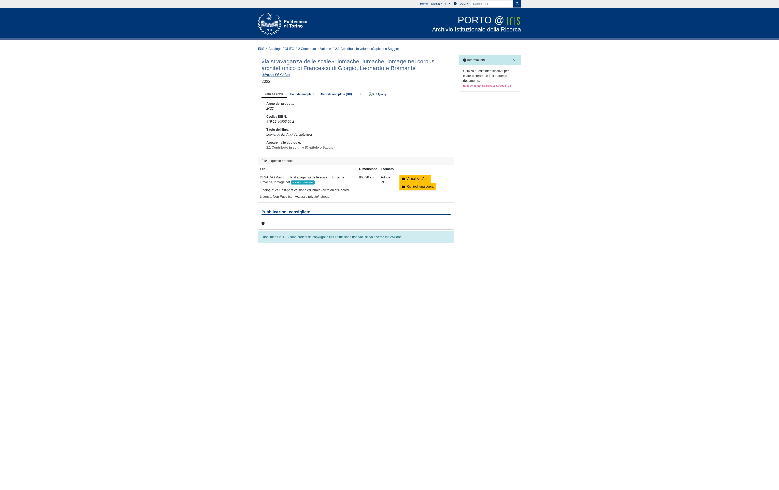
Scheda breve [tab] (274, 93)
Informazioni (475, 60)
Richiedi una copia (419, 186)
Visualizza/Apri (416, 178)
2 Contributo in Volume (314, 49)
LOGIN (464, 3)
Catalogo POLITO (281, 49)
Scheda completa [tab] (302, 94)
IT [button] (446, 3)
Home (424, 3)
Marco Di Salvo (276, 75)
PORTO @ (476, 24)
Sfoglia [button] (435, 3)
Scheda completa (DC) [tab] (336, 94)
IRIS (261, 49)
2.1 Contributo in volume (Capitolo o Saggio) (367, 49)
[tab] (360, 94)
